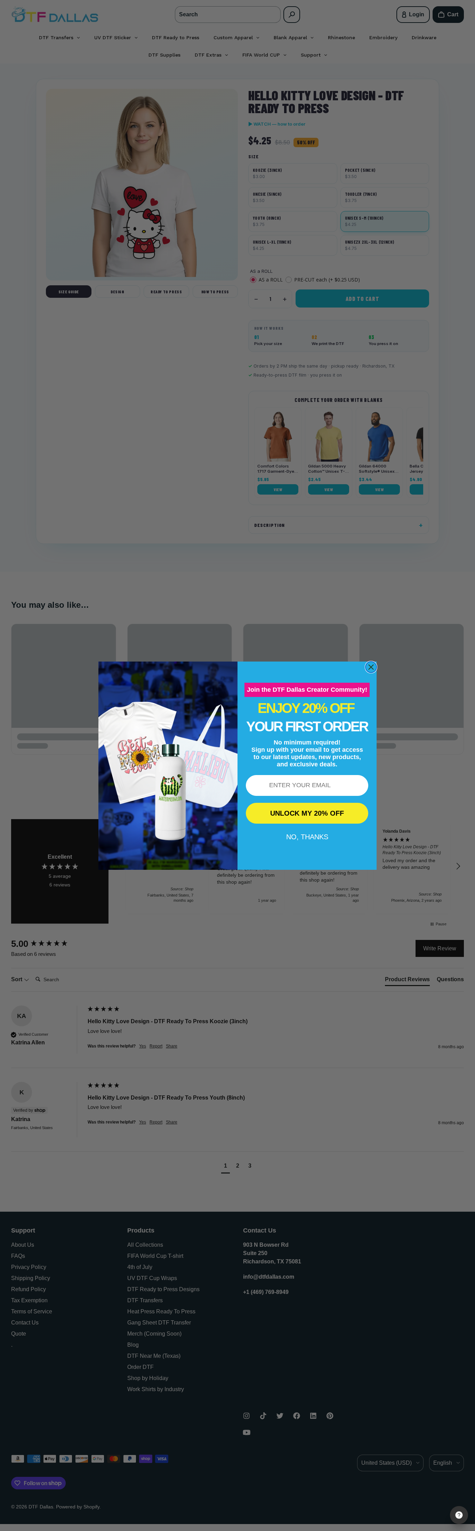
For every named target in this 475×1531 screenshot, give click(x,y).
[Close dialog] (371, 667)
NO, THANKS (307, 837)
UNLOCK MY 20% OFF (307, 813)
